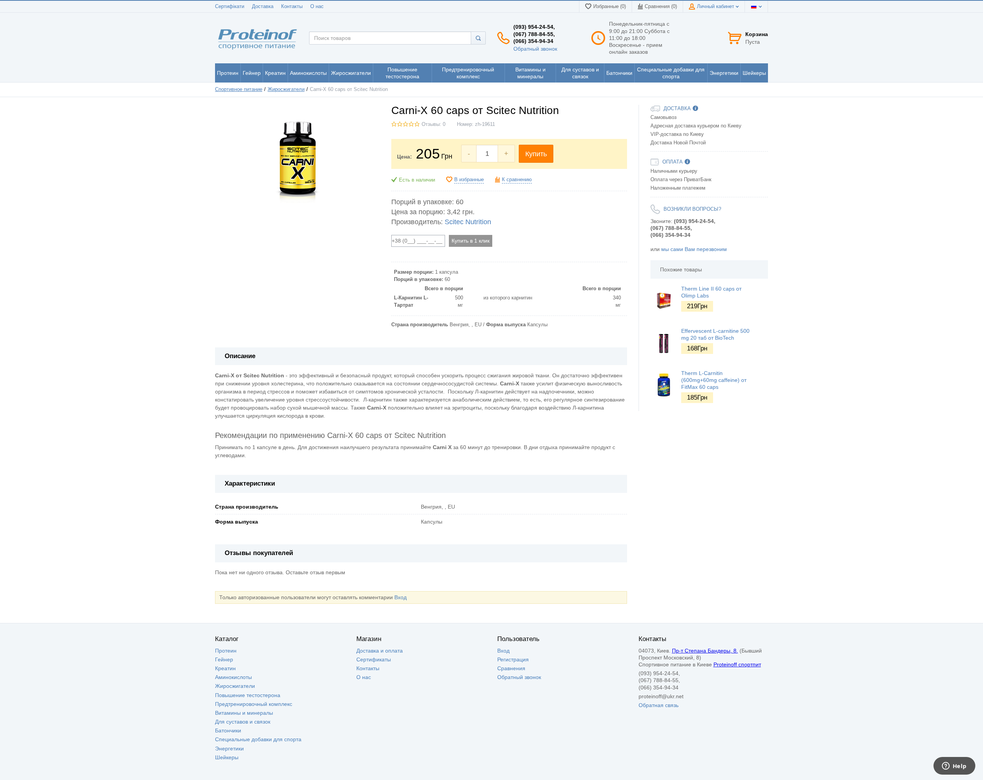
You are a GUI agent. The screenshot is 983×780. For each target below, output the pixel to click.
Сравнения (511, 668)
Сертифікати (229, 6)
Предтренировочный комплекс (253, 704)
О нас (317, 6)
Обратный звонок (535, 49)
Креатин (225, 668)
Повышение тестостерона (247, 695)
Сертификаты (373, 659)
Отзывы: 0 (433, 124)
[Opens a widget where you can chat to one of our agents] (954, 766)
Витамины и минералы (244, 713)
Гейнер (224, 659)
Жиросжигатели (286, 89)
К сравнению (517, 179)
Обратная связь (659, 705)
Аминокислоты (233, 677)
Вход (400, 597)
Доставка (262, 6)
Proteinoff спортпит (737, 664)
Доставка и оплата (379, 651)
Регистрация (513, 659)
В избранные (469, 179)
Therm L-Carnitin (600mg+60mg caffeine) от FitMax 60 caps (713, 380)
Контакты (292, 6)
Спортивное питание (238, 89)
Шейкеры (226, 757)
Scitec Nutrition (468, 222)
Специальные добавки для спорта (258, 739)
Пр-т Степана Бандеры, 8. (705, 651)
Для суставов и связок (242, 722)
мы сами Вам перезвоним (694, 249)
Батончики (228, 730)
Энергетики (229, 748)
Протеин (226, 651)
